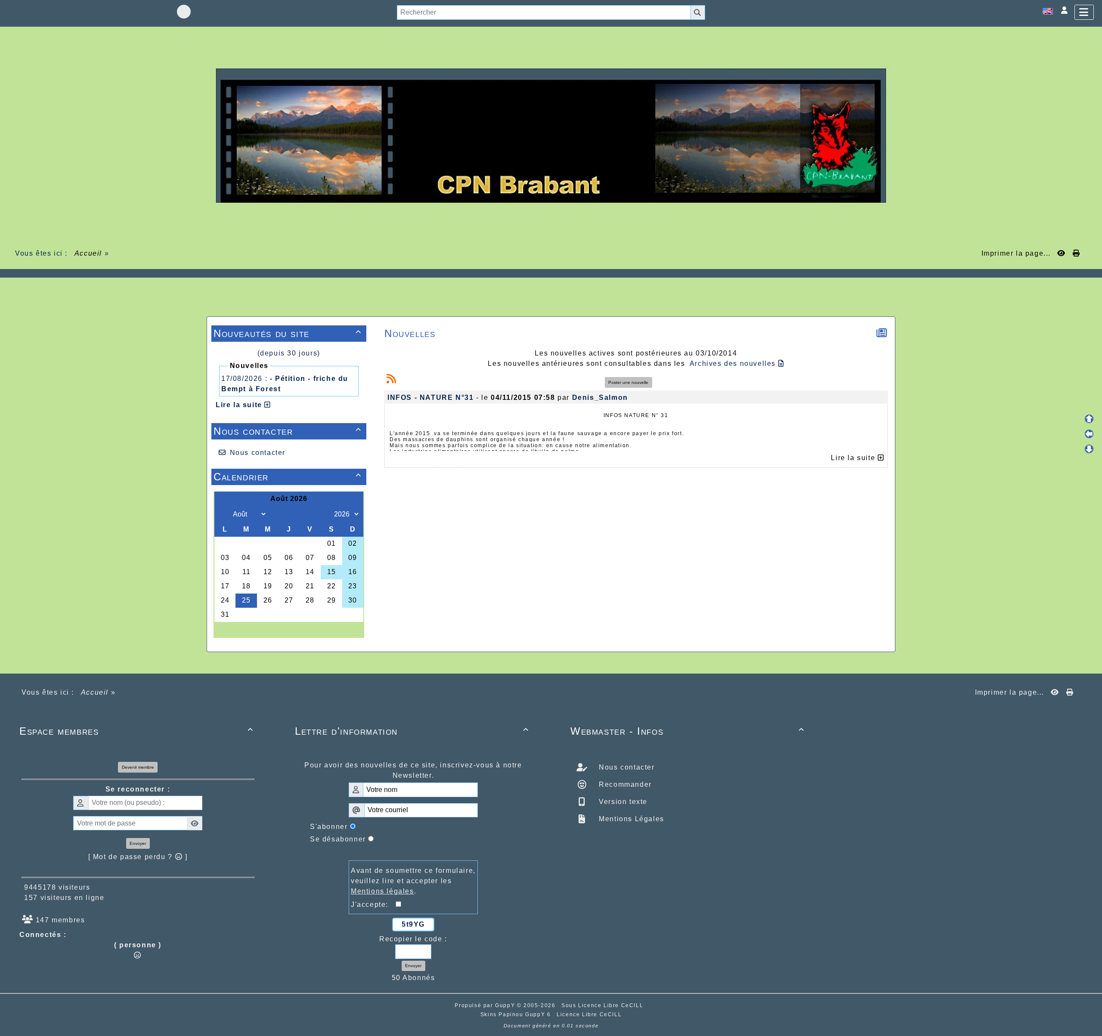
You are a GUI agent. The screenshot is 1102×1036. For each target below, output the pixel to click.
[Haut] (1089, 418)
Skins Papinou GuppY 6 (517, 1014)
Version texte (622, 801)
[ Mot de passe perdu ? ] (138, 856)
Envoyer (138, 843)
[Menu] (1084, 12)
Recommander (624, 784)
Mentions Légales (630, 819)
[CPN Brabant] (551, 135)
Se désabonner (338, 839)
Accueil (88, 253)
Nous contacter (288, 431)
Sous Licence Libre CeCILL (603, 1005)
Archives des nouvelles (734, 363)
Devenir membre (138, 767)
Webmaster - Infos (687, 731)
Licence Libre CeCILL (589, 1014)
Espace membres (136, 731)
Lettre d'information (412, 731)
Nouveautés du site (288, 333)
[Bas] (1089, 449)
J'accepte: (373, 904)
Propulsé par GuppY (486, 1005)
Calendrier (288, 476)
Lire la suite (240, 404)
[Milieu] (1089, 434)
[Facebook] (184, 12)
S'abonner (328, 826)
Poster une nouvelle (628, 382)
